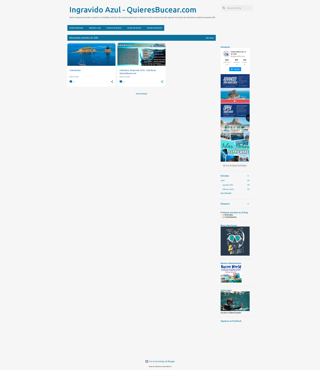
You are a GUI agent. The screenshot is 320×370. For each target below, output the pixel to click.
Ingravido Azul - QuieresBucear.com (132, 9)
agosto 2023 (228, 185)
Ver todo (210, 38)
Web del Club (95, 28)
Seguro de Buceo (154, 28)
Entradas (228, 215)
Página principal (76, 28)
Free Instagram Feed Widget (236, 166)
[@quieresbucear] (226, 54)
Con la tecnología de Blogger (161, 361)
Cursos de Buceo (114, 28)
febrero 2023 (228, 189)
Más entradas (141, 94)
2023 (223, 180)
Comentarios (230, 217)
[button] (112, 82)
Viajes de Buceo (134, 28)
